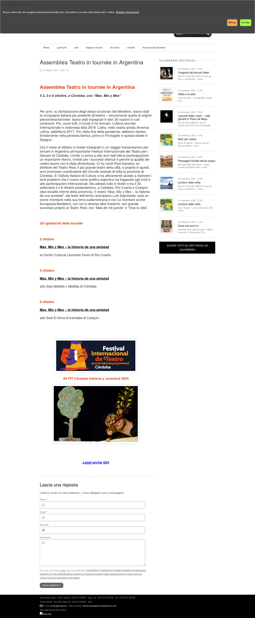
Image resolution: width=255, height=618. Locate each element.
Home (46, 47)
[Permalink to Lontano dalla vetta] (166, 189)
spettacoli (62, 47)
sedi (76, 47)
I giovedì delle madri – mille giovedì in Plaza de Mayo (194, 117)
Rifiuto (232, 22)
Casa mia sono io (188, 225)
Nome (43, 499)
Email (43, 512)
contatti (131, 47)
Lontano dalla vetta (189, 182)
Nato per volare (187, 139)
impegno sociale (94, 47)
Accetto (245, 22)
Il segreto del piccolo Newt (193, 72)
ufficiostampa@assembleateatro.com (99, 606)
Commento (45, 537)
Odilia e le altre (187, 94)
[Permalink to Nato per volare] (166, 146)
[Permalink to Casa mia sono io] (166, 232)
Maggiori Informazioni (127, 12)
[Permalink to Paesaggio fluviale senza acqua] (166, 167)
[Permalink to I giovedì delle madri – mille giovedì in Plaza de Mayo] (166, 122)
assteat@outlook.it (58, 606)
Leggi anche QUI (96, 462)
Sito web (44, 524)
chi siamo (115, 47)
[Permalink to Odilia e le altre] (166, 101)
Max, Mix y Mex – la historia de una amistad (74, 246)
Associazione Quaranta (154, 47)
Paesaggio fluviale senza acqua (196, 161)
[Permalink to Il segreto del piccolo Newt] (166, 79)
